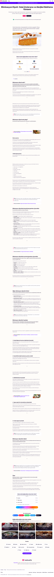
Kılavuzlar (9, 544)
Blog (5, 569)
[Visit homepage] (27, 560)
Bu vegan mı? (40, 547)
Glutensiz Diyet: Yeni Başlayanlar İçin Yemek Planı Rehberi (29, 470)
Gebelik (48, 547)
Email (38, 515)
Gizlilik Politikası (44, 572)
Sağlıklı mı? (7, 547)
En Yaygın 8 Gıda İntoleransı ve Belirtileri (26, 251)
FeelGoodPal (16, 562)
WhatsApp (27, 515)
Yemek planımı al (27, 507)
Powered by (27, 71)
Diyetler (24, 15)
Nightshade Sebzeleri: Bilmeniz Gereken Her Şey (28, 203)
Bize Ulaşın (34, 572)
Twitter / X (33, 515)
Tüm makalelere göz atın (27, 553)
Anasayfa (2, 569)
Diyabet (31, 544)
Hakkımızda (30, 572)
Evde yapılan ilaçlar (31, 547)
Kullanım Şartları (39, 572)
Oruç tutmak (22, 547)
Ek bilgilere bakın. (29, 574)
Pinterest (21, 515)
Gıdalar (15, 547)
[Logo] (3, 1)
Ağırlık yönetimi (23, 544)
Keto (47, 544)
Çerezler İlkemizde (50, 572)
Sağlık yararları (39, 544)
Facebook (16, 515)
